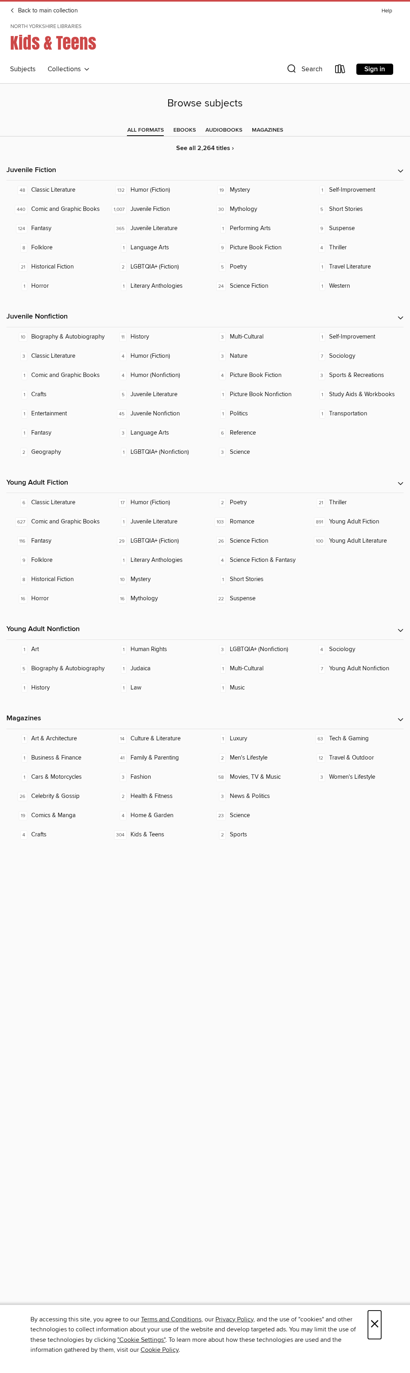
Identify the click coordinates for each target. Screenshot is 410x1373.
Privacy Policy (234, 1319)
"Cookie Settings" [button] (141, 1340)
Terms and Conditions (171, 1319)
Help (387, 11)
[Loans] (340, 70)
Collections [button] (66, 69)
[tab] (146, 130)
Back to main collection (47, 10)
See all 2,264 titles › (205, 148)
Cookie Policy (160, 1350)
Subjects (23, 69)
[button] (303, 70)
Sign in (374, 69)
